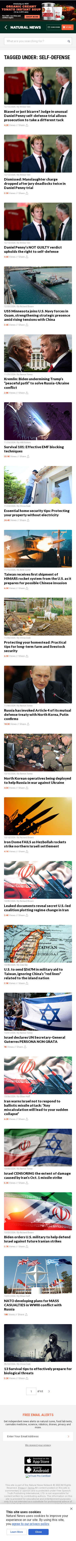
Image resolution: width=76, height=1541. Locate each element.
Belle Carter (25, 570)
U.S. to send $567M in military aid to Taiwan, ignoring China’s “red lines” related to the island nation (33, 973)
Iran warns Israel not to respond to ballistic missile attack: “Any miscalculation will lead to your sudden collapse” (36, 1107)
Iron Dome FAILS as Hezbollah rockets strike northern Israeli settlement (35, 844)
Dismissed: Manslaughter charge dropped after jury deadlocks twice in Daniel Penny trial (35, 183)
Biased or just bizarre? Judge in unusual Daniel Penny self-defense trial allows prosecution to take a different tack (35, 115)
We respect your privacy (38, 1445)
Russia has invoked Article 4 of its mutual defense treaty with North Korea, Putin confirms (37, 714)
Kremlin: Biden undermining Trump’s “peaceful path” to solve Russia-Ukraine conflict (36, 383)
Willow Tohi (25, 107)
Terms (31, 1488)
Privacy (22, 1488)
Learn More (16, 1532)
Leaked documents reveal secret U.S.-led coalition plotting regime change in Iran (37, 908)
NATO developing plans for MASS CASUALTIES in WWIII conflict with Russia (33, 1305)
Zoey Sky (24, 965)
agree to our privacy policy (30, 1524)
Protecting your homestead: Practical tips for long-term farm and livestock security (35, 646)
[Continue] (68, 1436)
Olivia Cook (25, 506)
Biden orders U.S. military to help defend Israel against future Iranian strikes (37, 1239)
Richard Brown (27, 306)
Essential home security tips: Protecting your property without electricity (37, 513)
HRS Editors (25, 442)
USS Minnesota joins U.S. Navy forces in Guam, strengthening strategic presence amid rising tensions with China (37, 315)
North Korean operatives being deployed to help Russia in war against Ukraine (37, 780)
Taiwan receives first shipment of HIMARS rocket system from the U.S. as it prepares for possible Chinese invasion (37, 578)
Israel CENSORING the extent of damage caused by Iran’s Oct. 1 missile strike (37, 1175)
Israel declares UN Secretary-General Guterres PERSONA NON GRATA (34, 1039)
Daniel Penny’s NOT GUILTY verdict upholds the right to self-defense (33, 249)
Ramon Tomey (26, 374)
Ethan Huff (25, 1096)
